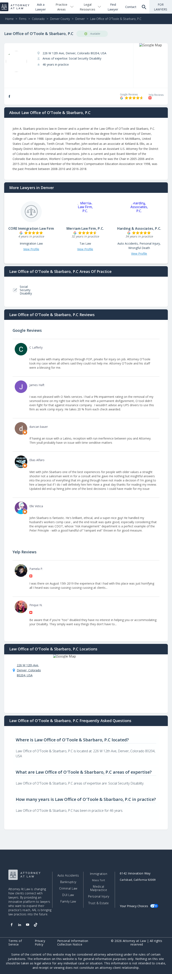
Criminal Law (68, 888)
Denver (80, 19)
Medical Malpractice (98, 888)
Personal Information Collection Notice (72, 942)
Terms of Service (15, 942)
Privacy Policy (40, 942)
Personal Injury (98, 896)
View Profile (31, 249)
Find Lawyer (113, 6)
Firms (22, 19)
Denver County (60, 19)
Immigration (98, 873)
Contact (130, 7)
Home (9, 19)
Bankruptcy (68, 882)
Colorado (38, 19)
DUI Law (68, 895)
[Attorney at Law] (14, 6)
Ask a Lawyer (40, 6)
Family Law (68, 901)
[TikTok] (35, 925)
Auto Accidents (68, 875)
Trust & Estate (98, 903)
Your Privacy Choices (134, 906)
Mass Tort (98, 880)
